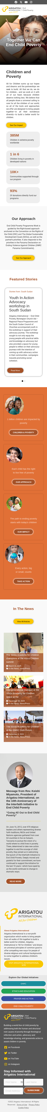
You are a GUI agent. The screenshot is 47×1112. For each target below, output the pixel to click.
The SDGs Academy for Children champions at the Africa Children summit (22, 658)
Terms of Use (22, 1105)
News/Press (25, 668)
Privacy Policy (34, 1105)
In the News (14, 668)
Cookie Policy (23, 1108)
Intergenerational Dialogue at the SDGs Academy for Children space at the (22, 693)
